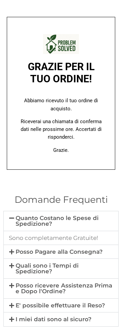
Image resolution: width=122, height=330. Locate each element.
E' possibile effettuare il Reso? (60, 305)
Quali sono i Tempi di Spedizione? (47, 268)
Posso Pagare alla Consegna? (59, 251)
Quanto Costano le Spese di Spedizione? (57, 221)
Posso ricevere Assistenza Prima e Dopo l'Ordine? (64, 288)
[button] (61, 221)
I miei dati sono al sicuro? (54, 319)
